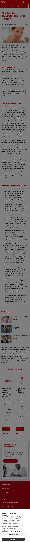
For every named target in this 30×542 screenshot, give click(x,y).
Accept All (13, 539)
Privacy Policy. (19, 531)
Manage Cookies (13, 534)
